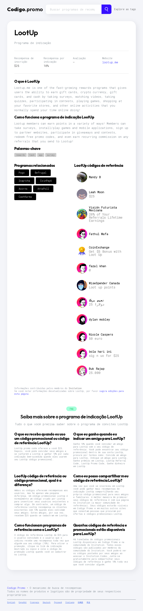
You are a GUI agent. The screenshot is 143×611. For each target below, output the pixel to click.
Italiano (69, 602)
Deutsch (47, 602)
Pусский (58, 602)
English (11, 602)
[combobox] (73, 9)
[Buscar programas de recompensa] (106, 9)
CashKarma (25, 196)
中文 (88, 602)
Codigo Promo (16, 588)
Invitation (75, 388)
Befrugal (40, 172)
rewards (20, 155)
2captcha (24, 180)
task (32, 155)
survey (51, 155)
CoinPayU (46, 180)
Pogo (22, 172)
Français (34, 602)
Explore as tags (125, 9)
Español (23, 602)
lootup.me (110, 62)
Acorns (23, 188)
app (41, 155)
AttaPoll (43, 188)
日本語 (80, 602)
